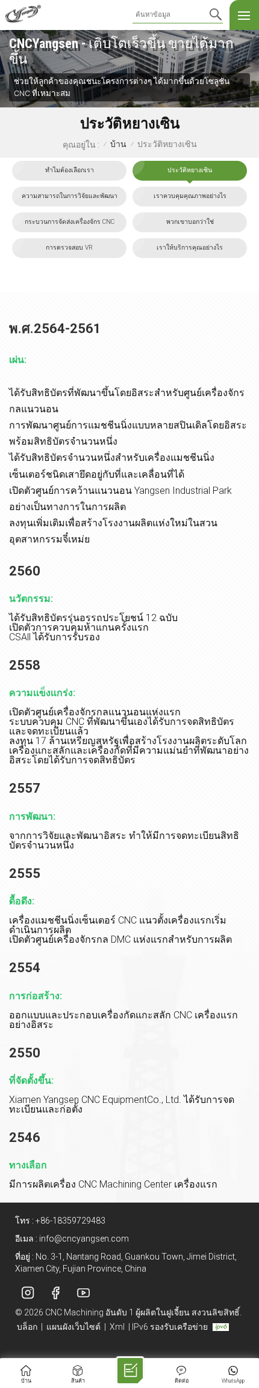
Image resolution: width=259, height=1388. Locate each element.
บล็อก (27, 1327)
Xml (117, 1327)
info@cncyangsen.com (84, 1238)
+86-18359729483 (70, 1220)
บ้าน (118, 144)
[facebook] (55, 1293)
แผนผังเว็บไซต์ (73, 1327)
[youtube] (83, 1293)
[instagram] (27, 1293)
